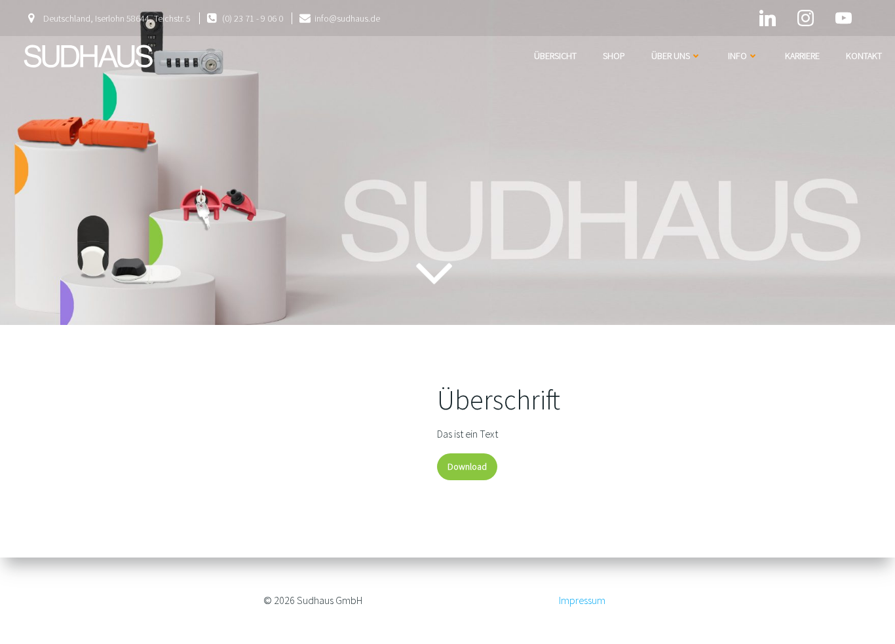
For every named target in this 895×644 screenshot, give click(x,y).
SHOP (614, 56)
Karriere (802, 56)
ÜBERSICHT (555, 56)
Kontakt (864, 56)
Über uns (670, 56)
